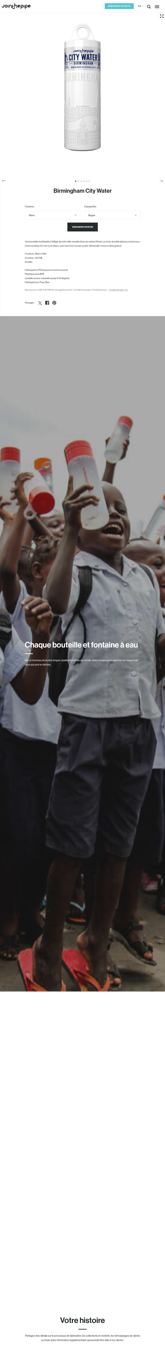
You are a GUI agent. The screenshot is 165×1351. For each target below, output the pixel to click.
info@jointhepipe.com (118, 290)
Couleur (29, 206)
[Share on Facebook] (47, 302)
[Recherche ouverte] (149, 7)
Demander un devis (119, 6)
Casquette (90, 206)
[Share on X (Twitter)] (40, 302)
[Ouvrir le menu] (157, 6)
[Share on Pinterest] (54, 302)
